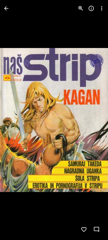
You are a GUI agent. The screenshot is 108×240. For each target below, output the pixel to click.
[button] (14, 120)
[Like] (84, 229)
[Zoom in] (80, 8)
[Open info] (91, 8)
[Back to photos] (6, 8)
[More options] (101, 8)
